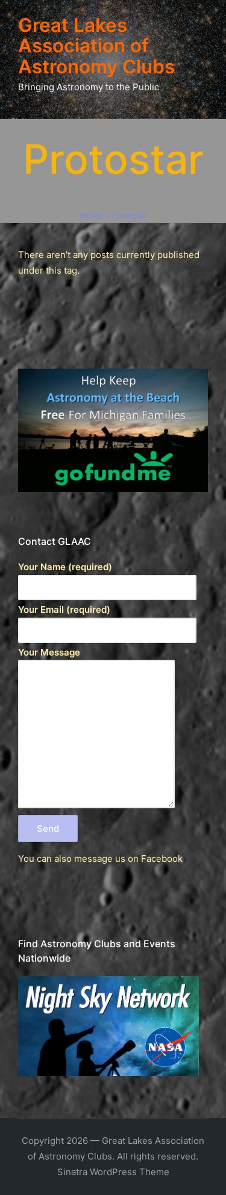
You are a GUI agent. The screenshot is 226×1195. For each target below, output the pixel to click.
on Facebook (155, 858)
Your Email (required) (64, 609)
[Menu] (35, 114)
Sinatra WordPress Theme (113, 1172)
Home (91, 215)
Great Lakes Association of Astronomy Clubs (96, 46)
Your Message (49, 652)
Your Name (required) (65, 567)
